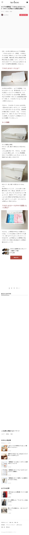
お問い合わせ (19, 524)
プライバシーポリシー (10, 524)
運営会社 (8, 527)
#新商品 (7, 11)
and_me (9, 450)
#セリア (2, 11)
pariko (9, 458)
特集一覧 (16, 522)
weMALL (10, 505)
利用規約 (3, 524)
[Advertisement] (14, 31)
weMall (9, 513)
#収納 (11, 11)
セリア (3, 434)
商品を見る (16, 257)
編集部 (9, 497)
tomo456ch (5, 15)
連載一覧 (11, 522)
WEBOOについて (4, 522)
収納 (11, 434)
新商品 (7, 434)
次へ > (18, 288)
